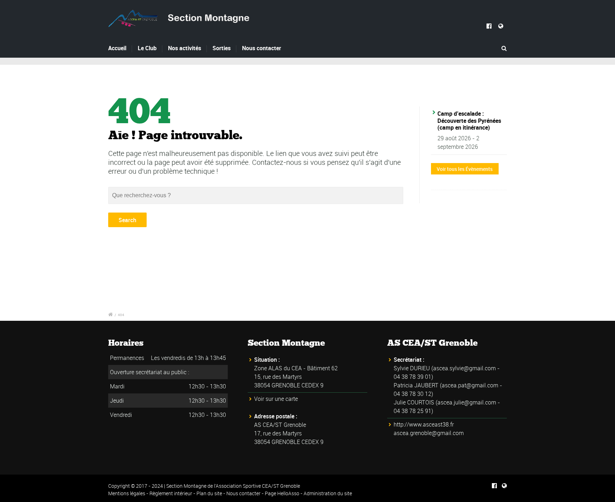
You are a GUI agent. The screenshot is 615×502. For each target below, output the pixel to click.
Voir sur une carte (276, 399)
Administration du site (328, 493)
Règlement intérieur (170, 493)
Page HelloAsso (282, 493)
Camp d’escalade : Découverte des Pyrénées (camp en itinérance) (469, 120)
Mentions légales (126, 493)
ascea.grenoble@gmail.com (429, 433)
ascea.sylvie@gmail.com (464, 368)
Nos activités (184, 48)
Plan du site (209, 493)
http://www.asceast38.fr (424, 424)
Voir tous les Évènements (465, 169)
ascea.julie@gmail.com (466, 402)
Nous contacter (261, 48)
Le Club (147, 48)
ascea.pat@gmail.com (470, 385)
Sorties (221, 48)
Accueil (117, 48)
